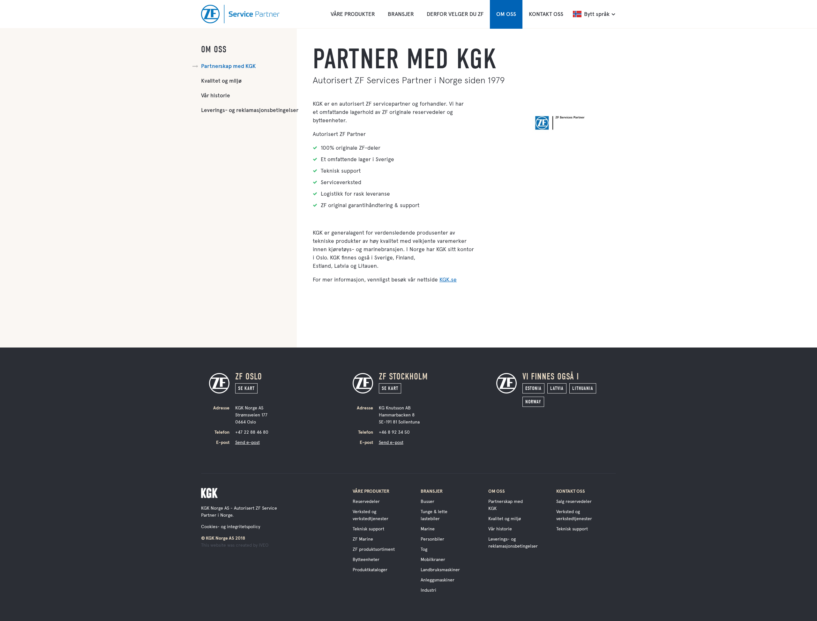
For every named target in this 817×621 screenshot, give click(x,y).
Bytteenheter (366, 559)
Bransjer (432, 491)
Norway (533, 402)
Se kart (246, 388)
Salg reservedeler (574, 501)
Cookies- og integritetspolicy (230, 526)
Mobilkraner (433, 559)
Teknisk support (368, 529)
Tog (424, 549)
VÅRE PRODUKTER (353, 14)
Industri (428, 590)
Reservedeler (366, 501)
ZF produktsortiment (374, 549)
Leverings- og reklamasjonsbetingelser (249, 110)
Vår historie (215, 95)
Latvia (557, 388)
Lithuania (582, 388)
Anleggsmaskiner (437, 580)
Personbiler (432, 539)
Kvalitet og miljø (221, 81)
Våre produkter (371, 491)
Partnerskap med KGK (228, 66)
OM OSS (506, 14)
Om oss (214, 49)
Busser (427, 501)
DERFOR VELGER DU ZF (455, 14)
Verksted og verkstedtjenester (370, 515)
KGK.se (448, 279)
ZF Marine (363, 539)
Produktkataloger (370, 569)
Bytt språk (597, 14)
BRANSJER (401, 14)
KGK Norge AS (215, 508)
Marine (428, 529)
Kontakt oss (570, 491)
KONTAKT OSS (546, 14)
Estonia (533, 388)
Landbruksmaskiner (440, 569)
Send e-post (247, 442)
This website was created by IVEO (234, 545)
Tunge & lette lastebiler (434, 515)
